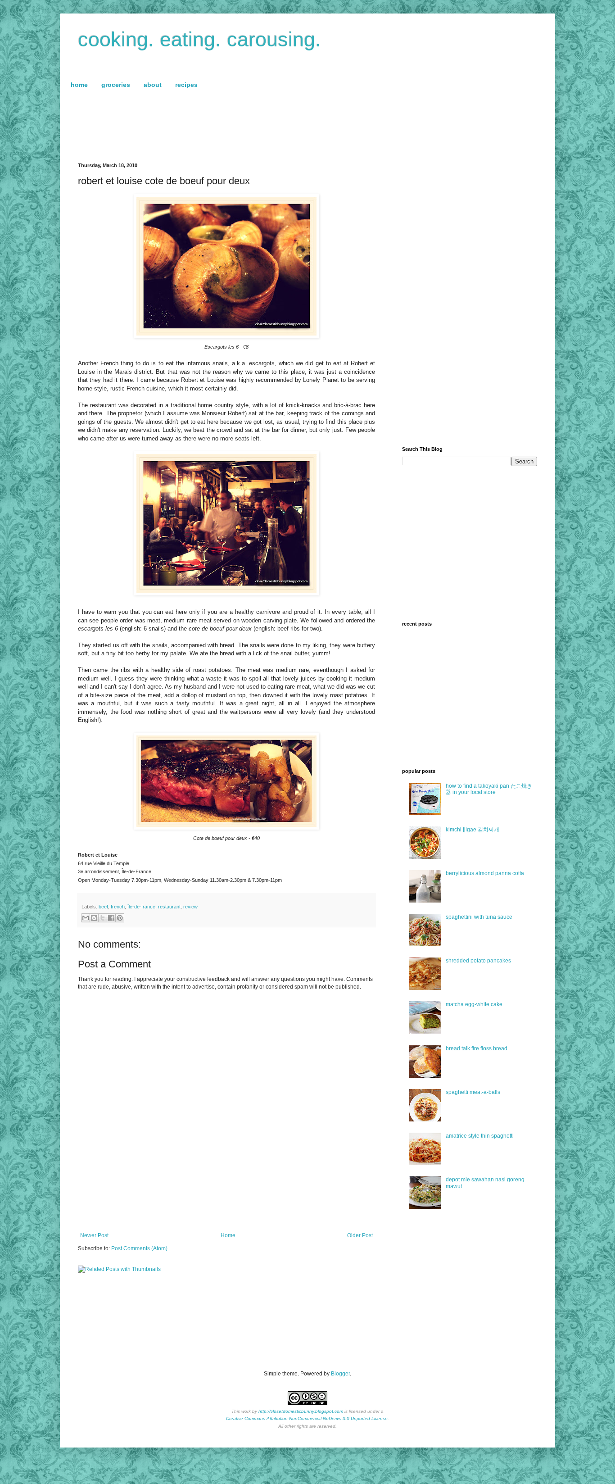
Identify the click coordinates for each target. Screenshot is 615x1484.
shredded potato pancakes (478, 961)
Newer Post (94, 1235)
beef (103, 906)
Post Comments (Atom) (139, 1248)
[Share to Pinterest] (119, 917)
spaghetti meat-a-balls (473, 1092)
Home (228, 1235)
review (190, 906)
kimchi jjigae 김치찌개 (472, 829)
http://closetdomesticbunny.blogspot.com (300, 1411)
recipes (186, 84)
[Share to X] (102, 917)
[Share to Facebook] (111, 917)
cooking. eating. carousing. (199, 39)
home (79, 84)
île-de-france (141, 906)
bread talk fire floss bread (476, 1048)
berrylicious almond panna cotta (485, 873)
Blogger (340, 1374)
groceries (115, 84)
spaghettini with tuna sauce (479, 917)
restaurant (169, 906)
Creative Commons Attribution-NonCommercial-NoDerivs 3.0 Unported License (307, 1418)
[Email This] (85, 917)
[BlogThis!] (94, 917)
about (153, 84)
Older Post (360, 1235)
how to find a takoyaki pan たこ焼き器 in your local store (489, 789)
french (118, 906)
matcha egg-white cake (474, 1004)
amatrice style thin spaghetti (480, 1136)
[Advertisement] (307, 126)
